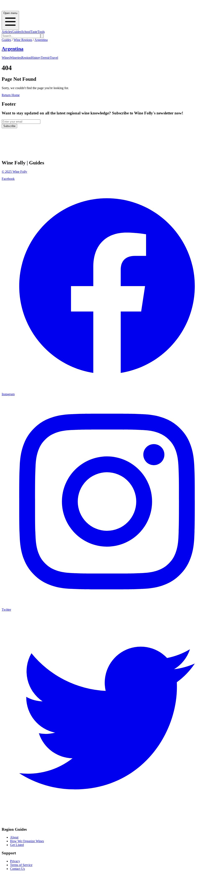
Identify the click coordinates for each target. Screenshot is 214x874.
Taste (34, 31)
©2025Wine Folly (14, 171)
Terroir (45, 57)
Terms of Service (21, 865)
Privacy (15, 861)
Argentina (41, 40)
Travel (54, 57)
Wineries (15, 57)
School (26, 31)
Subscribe (9, 126)
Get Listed (17, 845)
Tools (41, 31)
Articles (7, 31)
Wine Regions (23, 40)
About (14, 837)
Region (26, 57)
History (36, 57)
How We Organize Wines (27, 841)
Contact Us (17, 868)
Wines (6, 57)
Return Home (11, 95)
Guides (16, 31)
